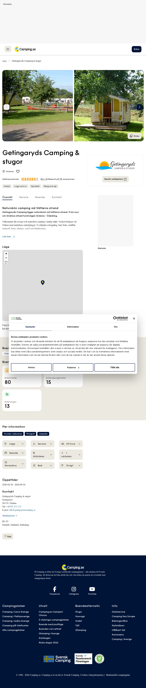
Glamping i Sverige (49, 633)
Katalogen (44, 638)
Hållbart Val (118, 630)
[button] (139, 107)
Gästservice (118, 612)
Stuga (78, 612)
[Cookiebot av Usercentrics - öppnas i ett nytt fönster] (115, 318)
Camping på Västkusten (15, 625)
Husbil (78, 621)
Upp (8, 536)
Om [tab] (115, 326)
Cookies (84, 674)
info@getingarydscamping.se (22, 509)
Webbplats (8, 515)
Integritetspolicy (96, 674)
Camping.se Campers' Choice (51, 613)
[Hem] (25, 49)
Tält (77, 625)
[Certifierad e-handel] (100, 659)
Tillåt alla (114, 367)
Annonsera (118, 634)
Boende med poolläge (51, 624)
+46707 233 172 (13, 506)
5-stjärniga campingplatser (54, 620)
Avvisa (31, 367)
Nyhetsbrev (118, 625)
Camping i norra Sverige (15, 612)
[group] (37, 105)
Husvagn (80, 616)
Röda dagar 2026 (48, 642)
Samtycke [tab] (30, 326)
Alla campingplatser (13, 630)
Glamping (80, 630)
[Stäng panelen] (134, 318)
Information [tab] (73, 326)
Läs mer (6, 236)
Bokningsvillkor (120, 621)
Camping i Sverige (122, 639)
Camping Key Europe (123, 616)
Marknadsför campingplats (118, 674)
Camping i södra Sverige (15, 621)
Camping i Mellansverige (16, 616)
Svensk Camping (71, 674)
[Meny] (8, 49)
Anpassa (71, 367)
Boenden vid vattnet (50, 629)
